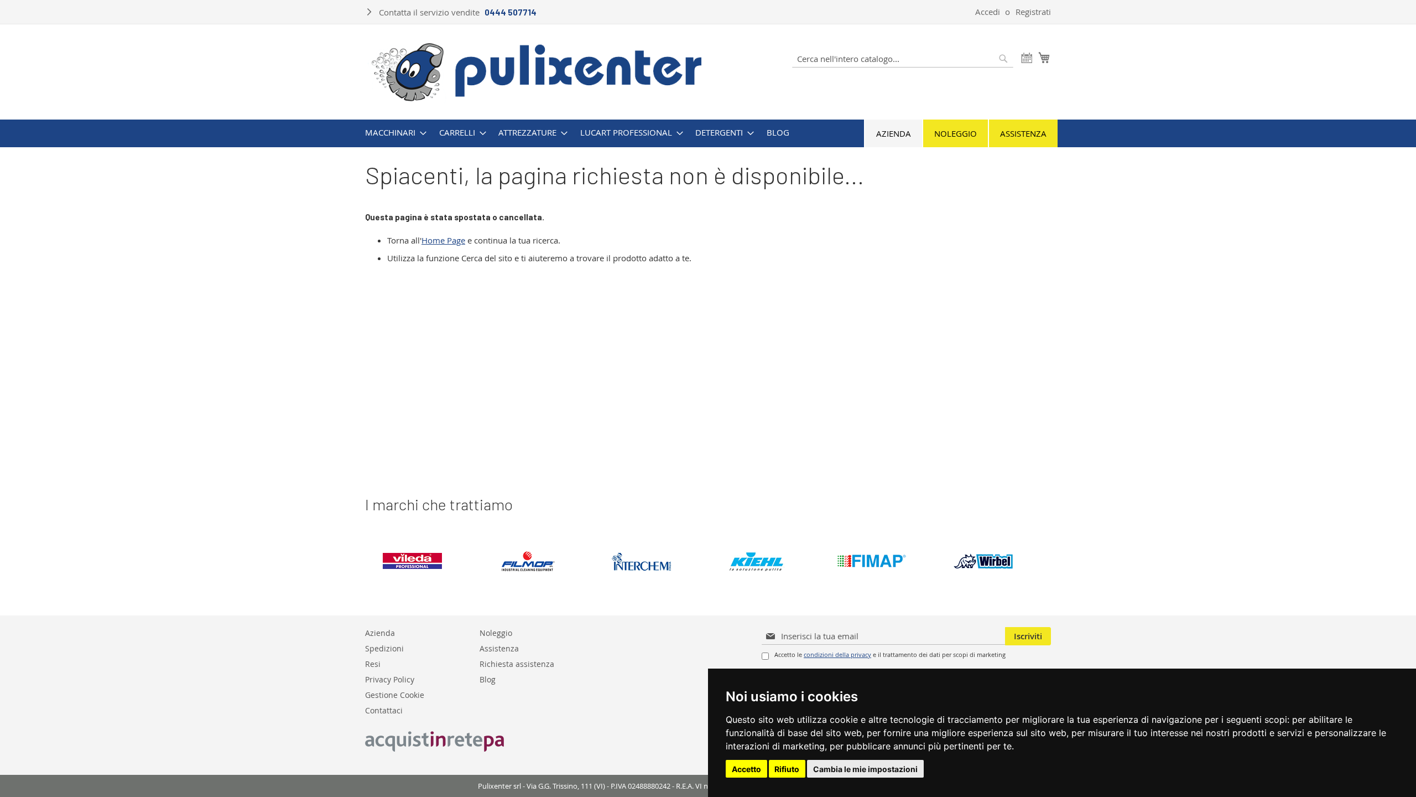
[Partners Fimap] (880, 561)
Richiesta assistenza (517, 663)
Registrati (1033, 11)
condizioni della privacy (837, 654)
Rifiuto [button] (786, 769)
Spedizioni (384, 648)
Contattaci (384, 710)
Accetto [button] (746, 769)
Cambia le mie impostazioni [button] (865, 769)
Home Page (443, 240)
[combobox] (902, 59)
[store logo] (537, 71)
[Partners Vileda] (422, 561)
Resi (373, 663)
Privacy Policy (389, 679)
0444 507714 (511, 12)
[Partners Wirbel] (995, 561)
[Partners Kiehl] (766, 561)
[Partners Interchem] (651, 561)
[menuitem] (392, 133)
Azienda (893, 133)
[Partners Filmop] (537, 561)
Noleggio (955, 133)
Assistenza (1023, 133)
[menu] (708, 133)
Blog (488, 679)
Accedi (987, 11)
